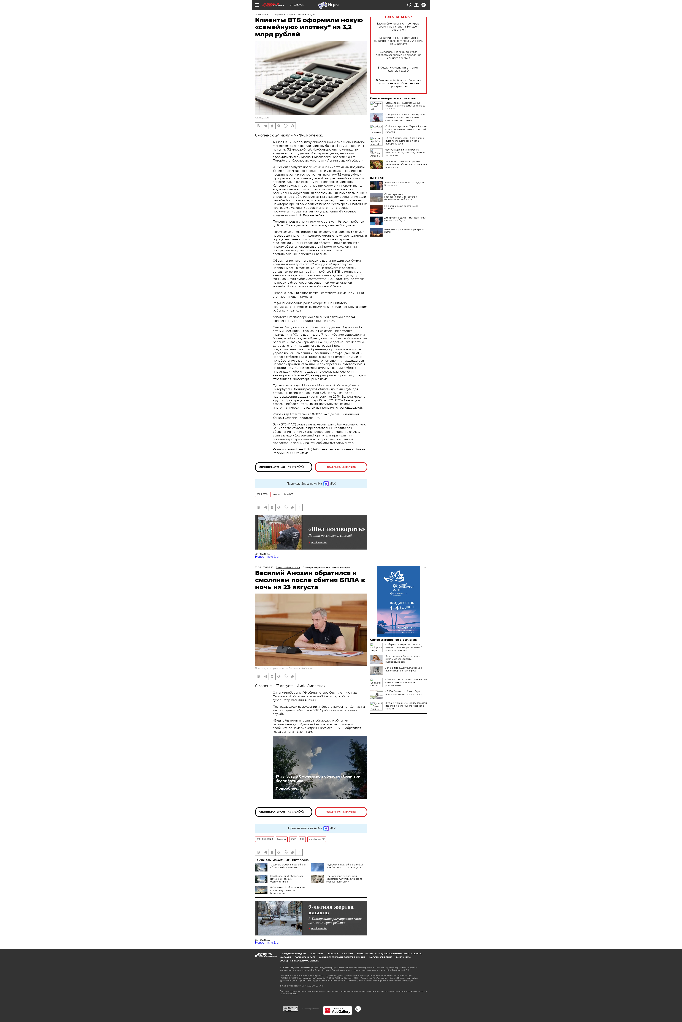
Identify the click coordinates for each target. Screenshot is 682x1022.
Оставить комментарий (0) (341, 467)
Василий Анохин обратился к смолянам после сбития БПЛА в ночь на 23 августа (398, 40)
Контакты (285, 957)
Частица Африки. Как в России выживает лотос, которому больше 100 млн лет (404, 152)
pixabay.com (262, 117)
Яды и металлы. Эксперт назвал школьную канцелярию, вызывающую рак (402, 659)
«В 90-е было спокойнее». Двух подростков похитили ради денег (404, 692)
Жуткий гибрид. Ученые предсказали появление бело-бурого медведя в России (406, 706)
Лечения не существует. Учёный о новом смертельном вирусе (404, 669)
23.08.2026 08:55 (264, 567)
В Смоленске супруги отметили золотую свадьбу (399, 69)
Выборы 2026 (403, 957)
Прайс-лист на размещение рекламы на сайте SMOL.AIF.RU (389, 954)
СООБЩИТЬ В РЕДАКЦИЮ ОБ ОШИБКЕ (299, 961)
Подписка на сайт (305, 957)
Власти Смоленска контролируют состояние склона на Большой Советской (399, 26)
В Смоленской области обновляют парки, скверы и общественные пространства (398, 83)
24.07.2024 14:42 (263, 14)
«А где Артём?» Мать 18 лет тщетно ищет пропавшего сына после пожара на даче (404, 141)
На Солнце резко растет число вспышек (401, 207)
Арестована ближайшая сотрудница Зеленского (404, 183)
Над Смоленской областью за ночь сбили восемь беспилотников (287, 879)
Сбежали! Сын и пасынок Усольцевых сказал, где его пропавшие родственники (406, 682)
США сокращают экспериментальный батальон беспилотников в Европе (401, 197)
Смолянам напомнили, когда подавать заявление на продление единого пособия (398, 55)
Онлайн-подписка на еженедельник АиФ (342, 957)
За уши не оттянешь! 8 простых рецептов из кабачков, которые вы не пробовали (406, 164)
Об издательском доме (293, 954)
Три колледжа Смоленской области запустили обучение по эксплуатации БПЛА (344, 879)
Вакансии (347, 954)
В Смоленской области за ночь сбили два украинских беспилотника (287, 890)
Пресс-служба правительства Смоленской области (284, 668)
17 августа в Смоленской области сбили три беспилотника (318, 778)
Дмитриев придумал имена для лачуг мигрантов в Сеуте (405, 219)
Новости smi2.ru (267, 556)
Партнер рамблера (310, 1009)
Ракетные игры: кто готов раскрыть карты (404, 230)
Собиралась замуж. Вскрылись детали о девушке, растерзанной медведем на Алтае (403, 647)
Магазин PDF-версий (380, 957)
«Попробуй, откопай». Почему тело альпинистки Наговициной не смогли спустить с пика (405, 117)
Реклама (333, 954)
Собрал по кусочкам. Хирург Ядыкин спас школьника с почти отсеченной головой (406, 129)
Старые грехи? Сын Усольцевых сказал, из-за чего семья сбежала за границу (405, 106)
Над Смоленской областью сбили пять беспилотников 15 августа (345, 866)
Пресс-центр (317, 954)
